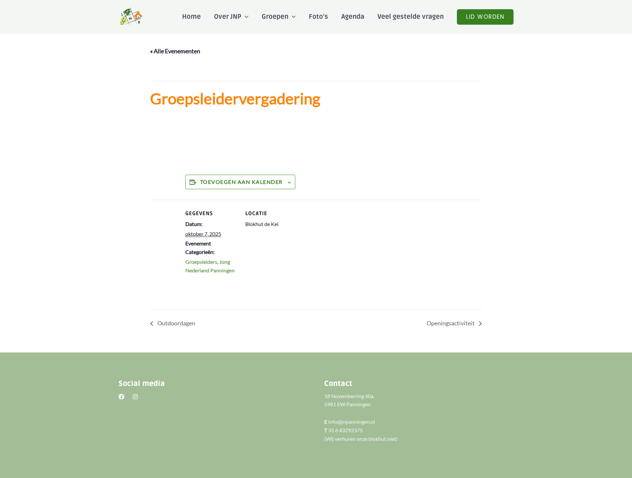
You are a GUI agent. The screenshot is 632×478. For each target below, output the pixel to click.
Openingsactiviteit (451, 323)
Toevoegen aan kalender (241, 182)
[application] (245, 17)
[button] (485, 17)
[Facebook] (121, 397)
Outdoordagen (175, 323)
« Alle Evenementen (175, 51)
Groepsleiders (201, 262)
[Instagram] (135, 397)
